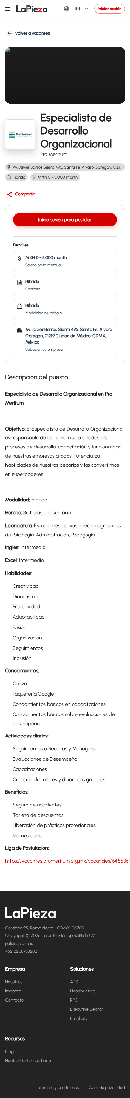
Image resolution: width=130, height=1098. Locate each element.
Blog (9, 1051)
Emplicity (79, 1018)
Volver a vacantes (32, 33)
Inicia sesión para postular (65, 219)
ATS (74, 982)
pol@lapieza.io (19, 943)
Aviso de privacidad (107, 1087)
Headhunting (82, 991)
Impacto (13, 991)
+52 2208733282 (21, 951)
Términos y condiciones (58, 1087)
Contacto (14, 1000)
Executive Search (87, 1009)
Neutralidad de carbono (28, 1060)
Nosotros (13, 982)
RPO (74, 1000)
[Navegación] (7, 9)
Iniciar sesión (109, 8)
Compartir (25, 194)
